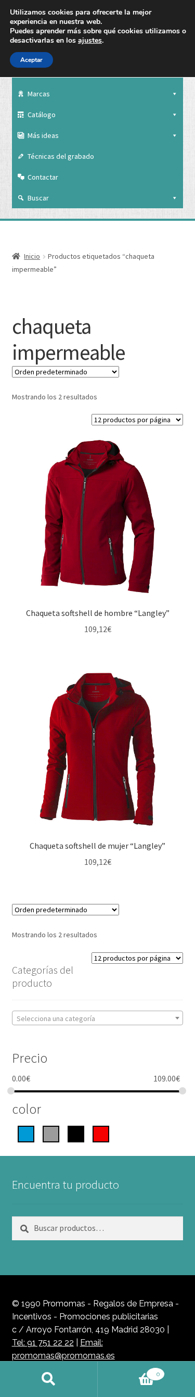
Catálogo (42, 114)
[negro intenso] (76, 1133)
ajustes (90, 40)
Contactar (43, 177)
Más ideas (43, 135)
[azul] (26, 1133)
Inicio (32, 256)
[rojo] (101, 1133)
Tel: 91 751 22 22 (43, 1343)
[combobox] (98, 1018)
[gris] (51, 1133)
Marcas (39, 93)
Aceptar (31, 60)
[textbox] (97, 1018)
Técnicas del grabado (61, 156)
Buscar (38, 198)
